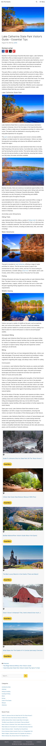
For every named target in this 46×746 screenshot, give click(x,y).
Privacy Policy (29, 741)
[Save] (3, 455)
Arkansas (6, 663)
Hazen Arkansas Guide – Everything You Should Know (15, 729)
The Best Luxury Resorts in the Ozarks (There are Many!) (20, 574)
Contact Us (39, 741)
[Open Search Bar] (37, 2)
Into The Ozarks (5, 2)
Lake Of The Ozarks (6, 700)
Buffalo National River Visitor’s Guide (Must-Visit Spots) (20, 535)
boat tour (25, 270)
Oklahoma (4, 705)
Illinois (3, 696)
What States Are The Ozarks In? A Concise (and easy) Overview (23, 650)
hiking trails (32, 220)
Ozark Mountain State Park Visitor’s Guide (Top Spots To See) (21, 668)
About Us (7, 741)
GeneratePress (30, 744)
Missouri (4, 702)
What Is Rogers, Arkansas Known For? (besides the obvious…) (17, 733)
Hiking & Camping (6, 691)
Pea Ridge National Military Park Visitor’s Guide (17, 665)
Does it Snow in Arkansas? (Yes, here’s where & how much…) (22, 612)
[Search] (25, 675)
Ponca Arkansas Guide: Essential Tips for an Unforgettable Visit (17, 731)
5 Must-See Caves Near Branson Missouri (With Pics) (19, 497)
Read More (7, 464)
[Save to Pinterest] (6, 51)
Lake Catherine (19, 264)
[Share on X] (10, 51)
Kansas (3, 698)
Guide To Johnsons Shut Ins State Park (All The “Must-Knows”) (22, 458)
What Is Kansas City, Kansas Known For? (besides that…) (15, 735)
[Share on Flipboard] (14, 51)
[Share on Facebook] (3, 51)
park (5, 137)
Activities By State (6, 687)
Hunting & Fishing (6, 693)
